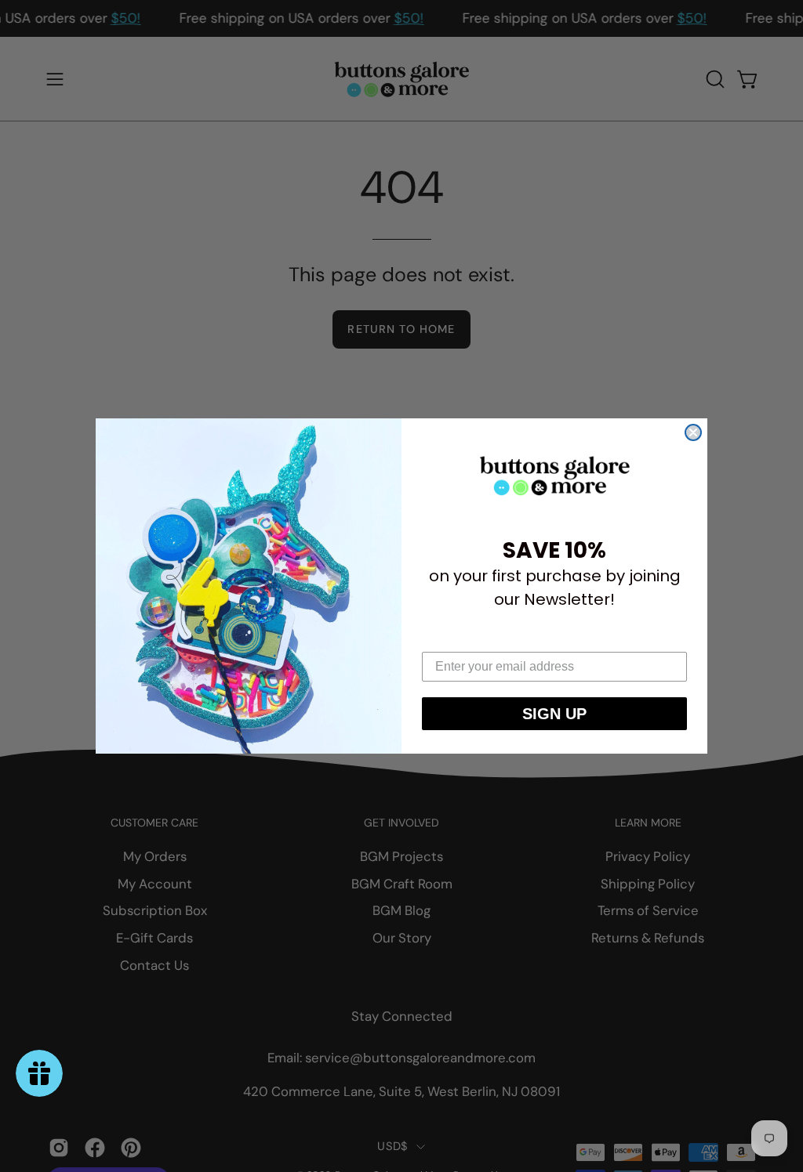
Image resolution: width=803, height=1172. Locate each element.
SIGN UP (554, 713)
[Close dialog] (693, 432)
